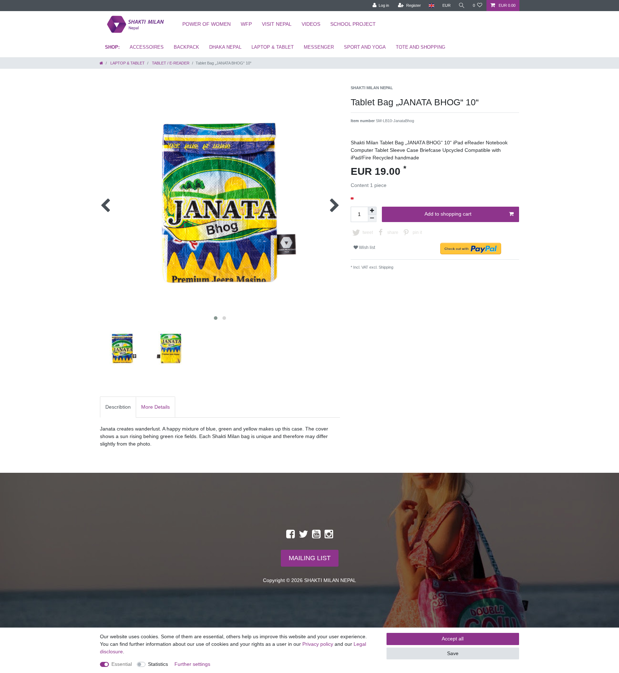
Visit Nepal (277, 24)
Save (453, 653)
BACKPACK (186, 47)
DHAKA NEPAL (225, 47)
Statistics (158, 664)
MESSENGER (319, 47)
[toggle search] (462, 5)
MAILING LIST (310, 558)
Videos (311, 24)
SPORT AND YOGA (365, 47)
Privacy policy (317, 644)
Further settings (192, 664)
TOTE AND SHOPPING (420, 47)
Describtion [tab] (118, 407)
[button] (362, 232)
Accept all (453, 638)
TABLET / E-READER (170, 63)
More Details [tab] (155, 407)
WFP (246, 24)
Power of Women (206, 24)
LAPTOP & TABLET (272, 47)
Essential (121, 664)
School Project (353, 24)
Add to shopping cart (447, 214)
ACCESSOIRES (147, 47)
